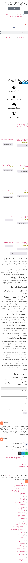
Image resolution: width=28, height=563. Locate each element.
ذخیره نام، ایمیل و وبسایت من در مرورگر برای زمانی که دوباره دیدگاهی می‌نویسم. (14, 410)
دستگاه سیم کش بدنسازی (17, 490)
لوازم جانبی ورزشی (21, 512)
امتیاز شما (24, 386)
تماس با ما (23, 518)
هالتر (24, 501)
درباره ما (21, 519)
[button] (26, 82)
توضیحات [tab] (22, 253)
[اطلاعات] (1, 439)
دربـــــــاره (5, 422)
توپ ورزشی (22, 510)
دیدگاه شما (24, 390)
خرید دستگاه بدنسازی (20, 485)
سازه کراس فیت (21, 515)
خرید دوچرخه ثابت (21, 494)
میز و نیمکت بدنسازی (18, 491)
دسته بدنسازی (22, 499)
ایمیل (25, 403)
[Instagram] (19, 453)
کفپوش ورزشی (22, 513)
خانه (27, 37)
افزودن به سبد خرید (22, 145)
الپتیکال (23, 496)
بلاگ (22, 521)
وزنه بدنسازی (22, 497)
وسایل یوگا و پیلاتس (22, 37)
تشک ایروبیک (8, 37)
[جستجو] (0, 32)
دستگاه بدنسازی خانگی (18, 487)
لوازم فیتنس (22, 504)
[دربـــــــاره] (1, 423)
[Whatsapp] (26, 453)
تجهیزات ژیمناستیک (21, 516)
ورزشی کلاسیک (8, 475)
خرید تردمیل (22, 493)
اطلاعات (5, 438)
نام (26, 398)
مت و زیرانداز (14, 37)
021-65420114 (24, 442)
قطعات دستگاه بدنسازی (20, 502)
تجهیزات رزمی (22, 507)
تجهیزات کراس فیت (21, 505)
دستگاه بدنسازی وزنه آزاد (17, 488)
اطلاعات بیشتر (9, 220)
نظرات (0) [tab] (14, 253)
